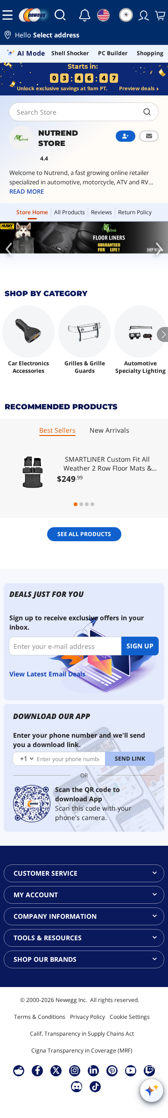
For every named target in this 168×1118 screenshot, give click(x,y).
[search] (147, 111)
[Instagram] (74, 1070)
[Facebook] (37, 1070)
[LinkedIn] (93, 1070)
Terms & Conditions (39, 1017)
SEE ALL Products (84, 534)
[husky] (84, 238)
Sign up (140, 645)
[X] (56, 1070)
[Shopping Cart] (159, 14)
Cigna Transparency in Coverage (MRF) (82, 1050)
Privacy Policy (87, 1017)
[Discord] (76, 1086)
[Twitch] (149, 1070)
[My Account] (142, 14)
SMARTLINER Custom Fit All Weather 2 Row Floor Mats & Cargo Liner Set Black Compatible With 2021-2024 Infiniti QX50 (107, 463)
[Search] (60, 15)
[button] (84, 36)
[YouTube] (130, 1070)
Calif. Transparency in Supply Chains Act (82, 1034)
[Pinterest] (112, 1070)
